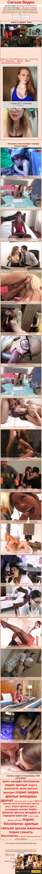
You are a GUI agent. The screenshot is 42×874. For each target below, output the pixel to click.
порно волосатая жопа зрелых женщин (20, 788)
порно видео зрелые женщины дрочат (20, 796)
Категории (17, 17)
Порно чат (25, 17)
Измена (20, 61)
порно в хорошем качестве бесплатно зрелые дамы (22, 804)
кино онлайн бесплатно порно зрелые (21, 783)
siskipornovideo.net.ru (28, 6)
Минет (27, 61)
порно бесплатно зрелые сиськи (19, 823)
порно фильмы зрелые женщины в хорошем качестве (21, 812)
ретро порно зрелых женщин (23, 801)
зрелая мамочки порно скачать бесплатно (21, 832)
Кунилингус (10, 61)
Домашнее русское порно (11, 63)
